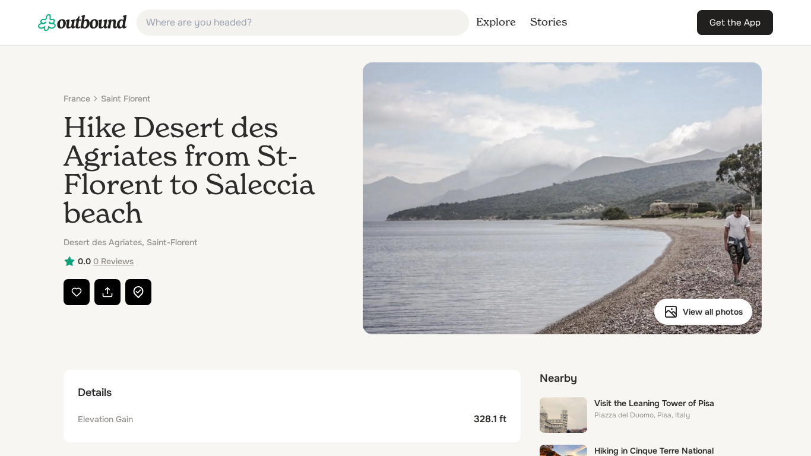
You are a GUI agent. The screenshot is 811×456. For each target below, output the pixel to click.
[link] (82, 22)
